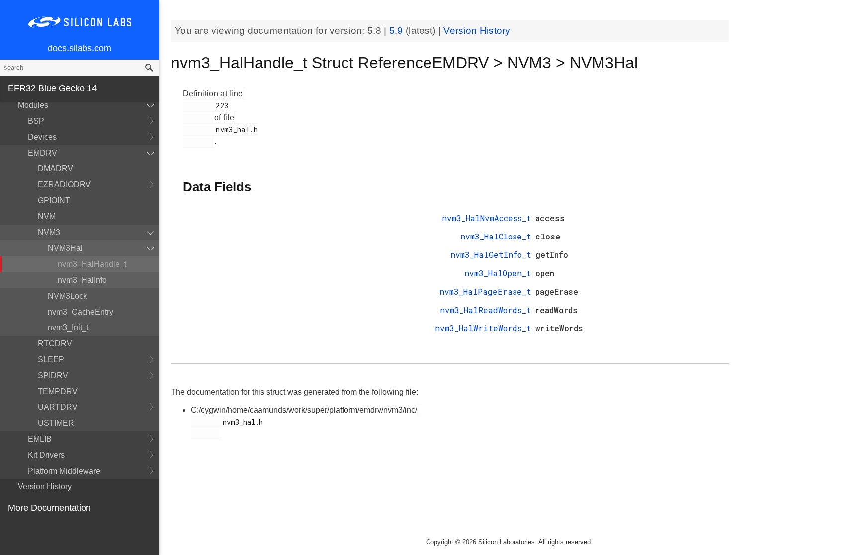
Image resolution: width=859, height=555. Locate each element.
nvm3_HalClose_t (495, 236)
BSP (36, 121)
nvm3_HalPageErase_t (485, 291)
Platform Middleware (64, 471)
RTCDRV (55, 343)
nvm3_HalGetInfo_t (490, 254)
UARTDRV (58, 407)
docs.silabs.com (79, 48)
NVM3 (49, 232)
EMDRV (42, 153)
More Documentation (49, 508)
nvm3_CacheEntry (80, 312)
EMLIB (40, 439)
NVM (47, 216)
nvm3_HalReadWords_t (485, 310)
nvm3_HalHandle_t (92, 264)
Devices (42, 137)
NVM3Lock (67, 296)
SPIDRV (53, 375)
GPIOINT (54, 200)
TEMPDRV (58, 391)
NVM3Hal (65, 248)
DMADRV (55, 168)
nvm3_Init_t (68, 327)
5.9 (397, 30)
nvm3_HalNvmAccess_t (486, 218)
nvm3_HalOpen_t (497, 273)
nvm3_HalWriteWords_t (483, 328)
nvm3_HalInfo (82, 280)
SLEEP (51, 359)
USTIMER (56, 423)
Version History (45, 486)
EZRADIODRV (64, 184)
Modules (33, 105)
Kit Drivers (46, 455)
